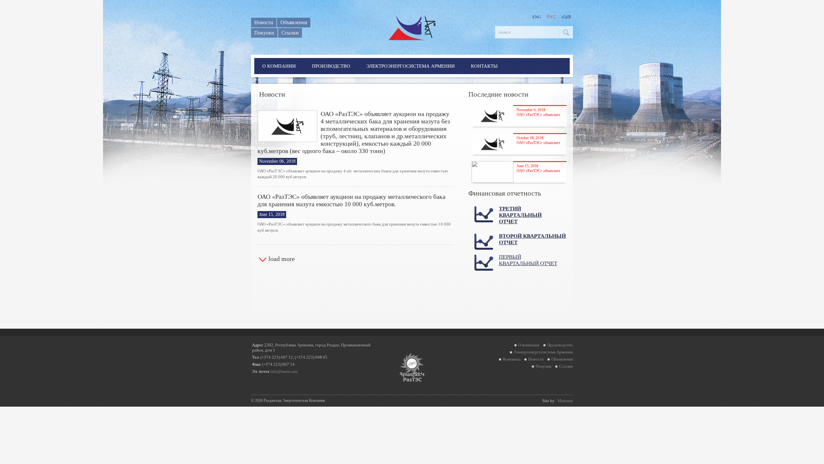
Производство (331, 66)
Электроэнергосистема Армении (410, 66)
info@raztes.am (283, 371)
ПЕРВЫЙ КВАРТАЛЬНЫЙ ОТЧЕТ (528, 260)
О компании (279, 66)
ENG (536, 17)
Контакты (484, 66)
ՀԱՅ (566, 17)
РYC (551, 17)
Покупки (264, 32)
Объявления (293, 22)
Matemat (565, 400)
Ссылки (290, 32)
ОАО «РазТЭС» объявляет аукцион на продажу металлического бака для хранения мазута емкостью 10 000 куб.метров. (351, 200)
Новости (263, 22)
